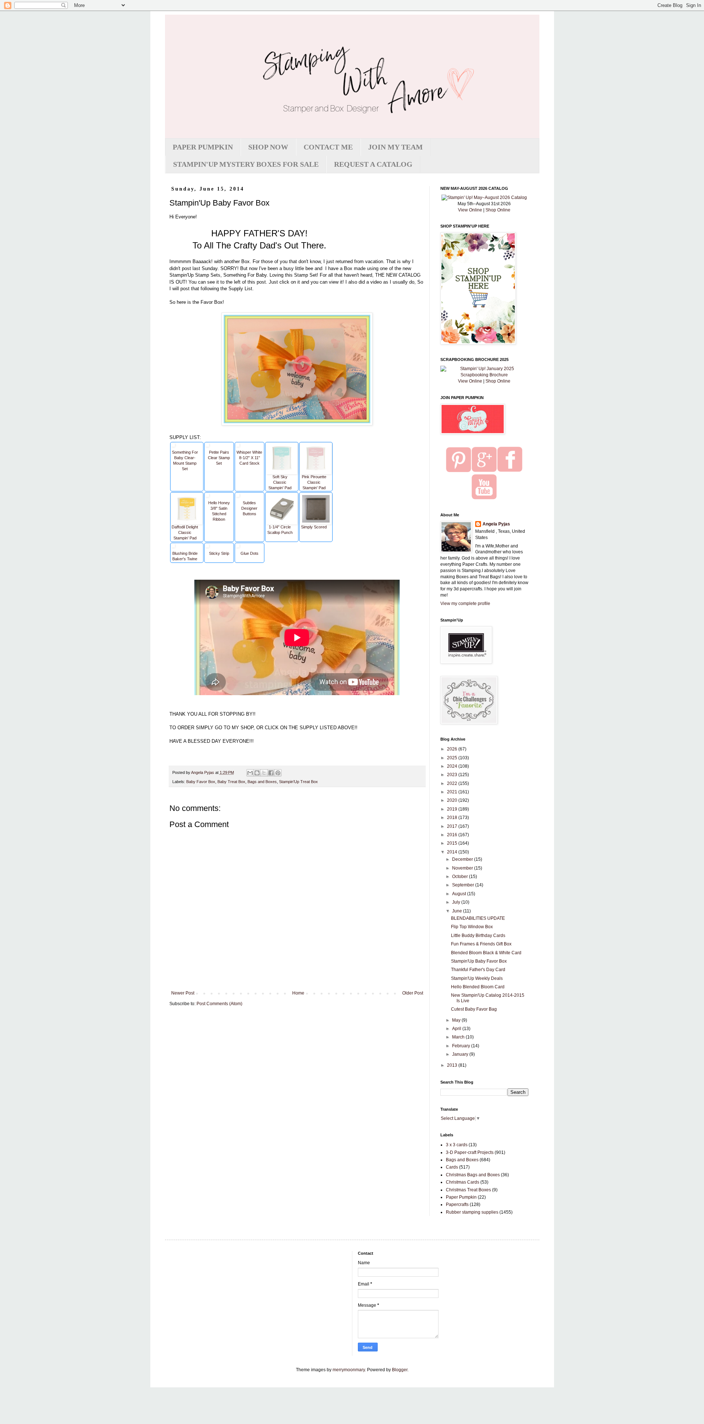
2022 (452, 783)
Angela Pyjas (496, 524)
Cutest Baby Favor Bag (474, 1009)
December (463, 859)
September (463, 885)
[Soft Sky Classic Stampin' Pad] (281, 446)
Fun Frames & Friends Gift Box (481, 944)
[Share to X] (264, 772)
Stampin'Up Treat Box (298, 781)
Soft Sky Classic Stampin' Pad (280, 482)
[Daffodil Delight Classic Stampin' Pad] (186, 496)
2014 (452, 852)
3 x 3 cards (456, 1144)
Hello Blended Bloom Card (478, 986)
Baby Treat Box (231, 781)
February (461, 1045)
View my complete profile (465, 603)
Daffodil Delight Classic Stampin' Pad (185, 532)
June (457, 911)
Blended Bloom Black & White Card (486, 952)
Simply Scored (314, 527)
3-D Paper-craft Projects (470, 1152)
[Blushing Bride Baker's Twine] (173, 547)
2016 (452, 834)
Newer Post (182, 993)
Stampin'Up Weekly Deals (477, 978)
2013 (452, 1065)
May (457, 1020)
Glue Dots (249, 553)
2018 (452, 817)
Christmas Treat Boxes (468, 1189)
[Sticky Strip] (207, 547)
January (460, 1054)
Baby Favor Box (200, 781)
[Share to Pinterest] (278, 772)
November (463, 868)
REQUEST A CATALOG (373, 164)
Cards (452, 1167)
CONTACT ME (328, 147)
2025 (452, 757)
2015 (452, 843)
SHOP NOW (268, 147)
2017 (452, 826)
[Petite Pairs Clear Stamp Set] (207, 446)
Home (298, 993)
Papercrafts (457, 1204)
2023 (452, 774)
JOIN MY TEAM (395, 147)
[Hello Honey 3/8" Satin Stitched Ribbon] (207, 496)
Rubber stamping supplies (472, 1212)
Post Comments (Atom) (219, 1003)
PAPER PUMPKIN (203, 147)
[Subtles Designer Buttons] (237, 496)
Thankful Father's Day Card (478, 969)
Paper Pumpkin (461, 1197)
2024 (452, 766)
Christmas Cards (462, 1182)
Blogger (399, 1369)
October (460, 876)
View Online (470, 210)
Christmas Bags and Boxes (473, 1174)
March (459, 1037)
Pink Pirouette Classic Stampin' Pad (314, 482)
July (456, 902)
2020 (452, 800)
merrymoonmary (349, 1369)
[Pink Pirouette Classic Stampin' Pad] (315, 446)
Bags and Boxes (262, 781)
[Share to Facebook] (271, 772)
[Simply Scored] (315, 496)
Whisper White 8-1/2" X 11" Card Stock (249, 457)
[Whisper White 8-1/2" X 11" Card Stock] (237, 446)
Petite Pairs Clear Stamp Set (219, 457)
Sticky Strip (219, 553)
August (459, 893)
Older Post (412, 993)
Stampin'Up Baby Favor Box (479, 961)
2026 (452, 749)
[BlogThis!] (257, 772)
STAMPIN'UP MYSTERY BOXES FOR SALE (246, 164)
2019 (452, 809)
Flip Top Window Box (472, 926)
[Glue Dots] (237, 547)
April (457, 1028)
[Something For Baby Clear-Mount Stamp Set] (173, 446)
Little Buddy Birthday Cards (478, 935)
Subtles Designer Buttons (249, 508)
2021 (452, 791)
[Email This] (250, 772)
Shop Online (497, 210)
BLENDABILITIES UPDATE (478, 918)
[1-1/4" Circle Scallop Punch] (281, 496)
